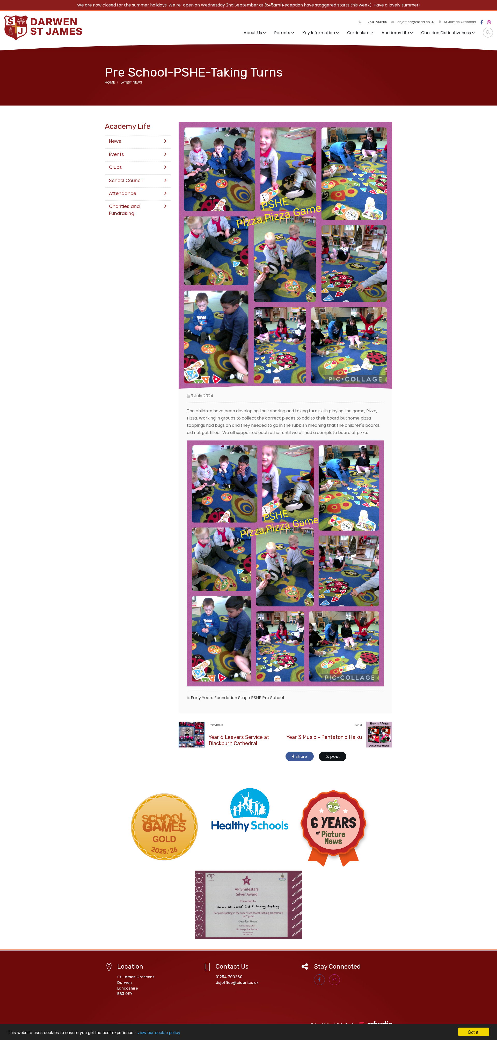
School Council (126, 180)
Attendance (122, 193)
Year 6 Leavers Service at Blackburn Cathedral (239, 740)
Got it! (474, 1032)
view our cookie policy (158, 1032)
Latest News (131, 82)
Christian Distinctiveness (446, 33)
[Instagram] (489, 22)
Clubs (115, 167)
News (115, 141)
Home (110, 82)
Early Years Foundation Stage (220, 698)
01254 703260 (375, 21)
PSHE (256, 698)
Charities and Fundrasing (124, 209)
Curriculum (358, 33)
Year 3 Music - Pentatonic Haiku (324, 737)
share (300, 756)
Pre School (273, 698)
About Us (253, 33)
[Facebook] (481, 22)
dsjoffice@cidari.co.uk (416, 21)
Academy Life (395, 33)
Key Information (318, 33)
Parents (282, 33)
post (334, 756)
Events (116, 154)
